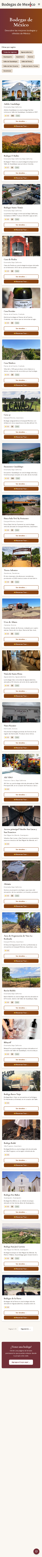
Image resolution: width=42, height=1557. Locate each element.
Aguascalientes (26, 52)
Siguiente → (26, 1329)
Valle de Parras (27, 61)
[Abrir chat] (36, 1551)
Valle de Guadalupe (10, 61)
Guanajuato (7, 57)
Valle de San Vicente (10, 66)
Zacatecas (7, 71)
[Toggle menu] (39, 4)
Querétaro (20, 57)
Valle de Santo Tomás (30, 66)
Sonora (30, 57)
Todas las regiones (10, 52)
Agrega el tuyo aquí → (21, 1362)
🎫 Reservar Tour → (21, 126)
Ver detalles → (21, 121)
